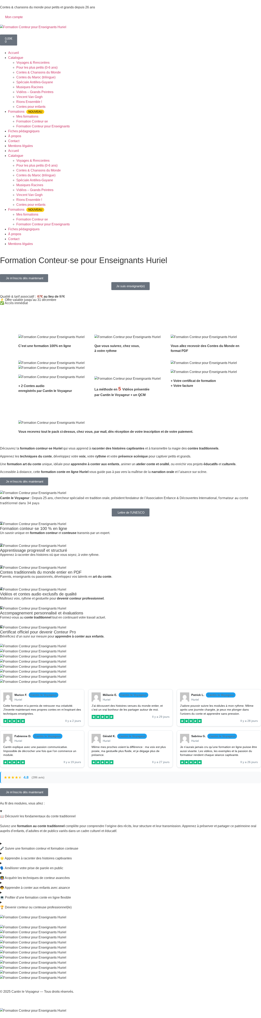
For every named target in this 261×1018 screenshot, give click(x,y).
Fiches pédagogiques (24, 131)
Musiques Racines (29, 87)
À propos (14, 136)
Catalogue (15, 57)
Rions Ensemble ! (29, 101)
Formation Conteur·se (32, 121)
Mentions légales (20, 146)
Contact (13, 141)
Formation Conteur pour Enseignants (43, 126)
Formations (25, 111)
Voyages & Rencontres (33, 62)
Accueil (13, 53)
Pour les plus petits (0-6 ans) (37, 67)
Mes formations (27, 116)
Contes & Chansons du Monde (38, 72)
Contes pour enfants (30, 106)
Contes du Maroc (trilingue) (35, 77)
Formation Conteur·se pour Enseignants (43, 266)
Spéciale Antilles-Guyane (34, 82)
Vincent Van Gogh (29, 97)
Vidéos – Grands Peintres (34, 92)
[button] (24, 278)
